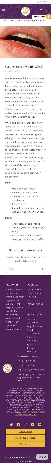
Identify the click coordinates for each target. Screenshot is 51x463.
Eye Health (11, 325)
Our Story (32, 319)
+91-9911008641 (26, 365)
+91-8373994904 (26, 360)
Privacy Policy (34, 293)
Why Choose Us (35, 326)
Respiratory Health (15, 307)
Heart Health (12, 314)
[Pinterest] (39, 424)
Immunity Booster (15, 296)
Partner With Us (35, 303)
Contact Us (32, 337)
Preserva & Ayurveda (32, 342)
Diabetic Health (13, 329)
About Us (31, 330)
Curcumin (31, 348)
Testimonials (33, 333)
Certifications (25, 431)
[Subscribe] (42, 269)
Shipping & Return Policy (34, 298)
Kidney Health (12, 321)
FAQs (30, 307)
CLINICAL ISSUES (15, 21)
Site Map (31, 351)
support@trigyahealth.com (30, 369)
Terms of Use (34, 289)
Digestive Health (14, 300)
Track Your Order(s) (25, 437)
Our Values (32, 322)
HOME (3, 21)
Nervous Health (13, 293)
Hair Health (11, 311)
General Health (13, 303)
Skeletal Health (13, 318)
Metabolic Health (14, 289)
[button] (3, 11)
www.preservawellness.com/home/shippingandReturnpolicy (30, 413)
